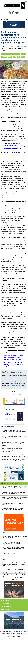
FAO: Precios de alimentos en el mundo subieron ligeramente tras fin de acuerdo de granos (15, 146)
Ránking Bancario (5, 600)
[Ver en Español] (26, 1)
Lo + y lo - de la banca (6, 606)
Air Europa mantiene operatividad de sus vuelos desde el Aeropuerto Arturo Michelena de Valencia (14, 460)
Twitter (8, 386)
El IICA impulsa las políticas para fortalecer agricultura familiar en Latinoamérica (14, 357)
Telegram (23, 385)
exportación (4, 56)
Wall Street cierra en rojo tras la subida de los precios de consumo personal (12, 552)
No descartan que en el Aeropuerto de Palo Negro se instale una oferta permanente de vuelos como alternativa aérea (14, 438)
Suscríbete (15, 16)
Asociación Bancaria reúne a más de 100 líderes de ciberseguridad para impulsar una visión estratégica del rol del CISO (14, 558)
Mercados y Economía (6, 53)
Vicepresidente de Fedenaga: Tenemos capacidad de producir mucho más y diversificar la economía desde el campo (14, 564)
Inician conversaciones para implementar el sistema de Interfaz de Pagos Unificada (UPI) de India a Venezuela (14, 537)
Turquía (23, 56)
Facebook (13, 386)
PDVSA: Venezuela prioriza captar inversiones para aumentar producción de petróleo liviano (14, 498)
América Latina (16, 53)
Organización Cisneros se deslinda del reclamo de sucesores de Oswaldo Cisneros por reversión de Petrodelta (14, 503)
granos (9, 56)
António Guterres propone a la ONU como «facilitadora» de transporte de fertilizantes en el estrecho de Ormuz (13, 450)
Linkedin (10, 631)
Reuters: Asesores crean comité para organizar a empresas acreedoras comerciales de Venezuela (13, 548)
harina (14, 56)
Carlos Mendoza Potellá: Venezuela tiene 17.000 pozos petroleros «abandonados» (13, 493)
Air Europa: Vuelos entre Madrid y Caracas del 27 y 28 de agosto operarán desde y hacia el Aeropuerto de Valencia (14, 444)
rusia (18, 56)
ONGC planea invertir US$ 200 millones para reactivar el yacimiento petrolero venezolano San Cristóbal (13, 509)
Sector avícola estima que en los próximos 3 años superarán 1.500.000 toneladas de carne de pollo (13, 455)
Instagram (4, 386)
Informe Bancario (5, 603)
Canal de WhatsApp (15, 385)
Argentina (23, 53)
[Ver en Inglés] (25, 1)
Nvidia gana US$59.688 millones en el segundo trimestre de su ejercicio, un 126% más (13, 543)
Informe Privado (8, 16)
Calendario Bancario (5, 609)
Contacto (22, 16)
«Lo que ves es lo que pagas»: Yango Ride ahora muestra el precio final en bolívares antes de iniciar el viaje (14, 432)
